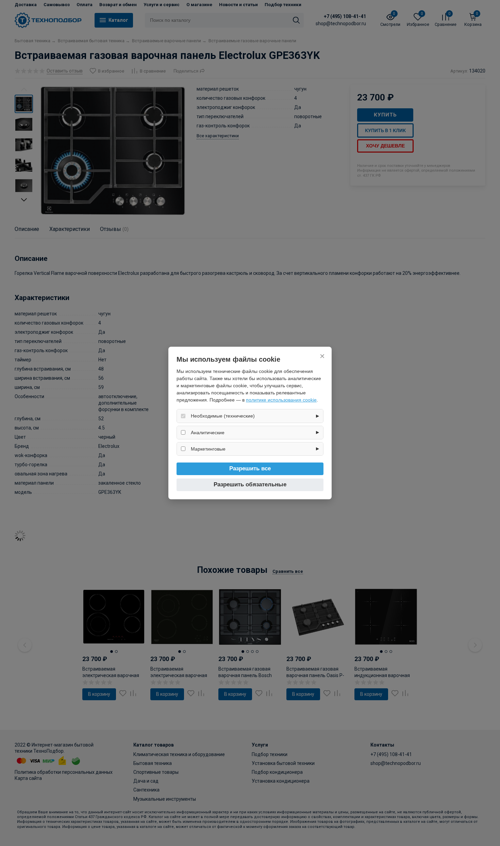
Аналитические (207, 432)
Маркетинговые (208, 449)
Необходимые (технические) (223, 416)
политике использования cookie (281, 400)
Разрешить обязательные (250, 484)
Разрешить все (250, 468)
